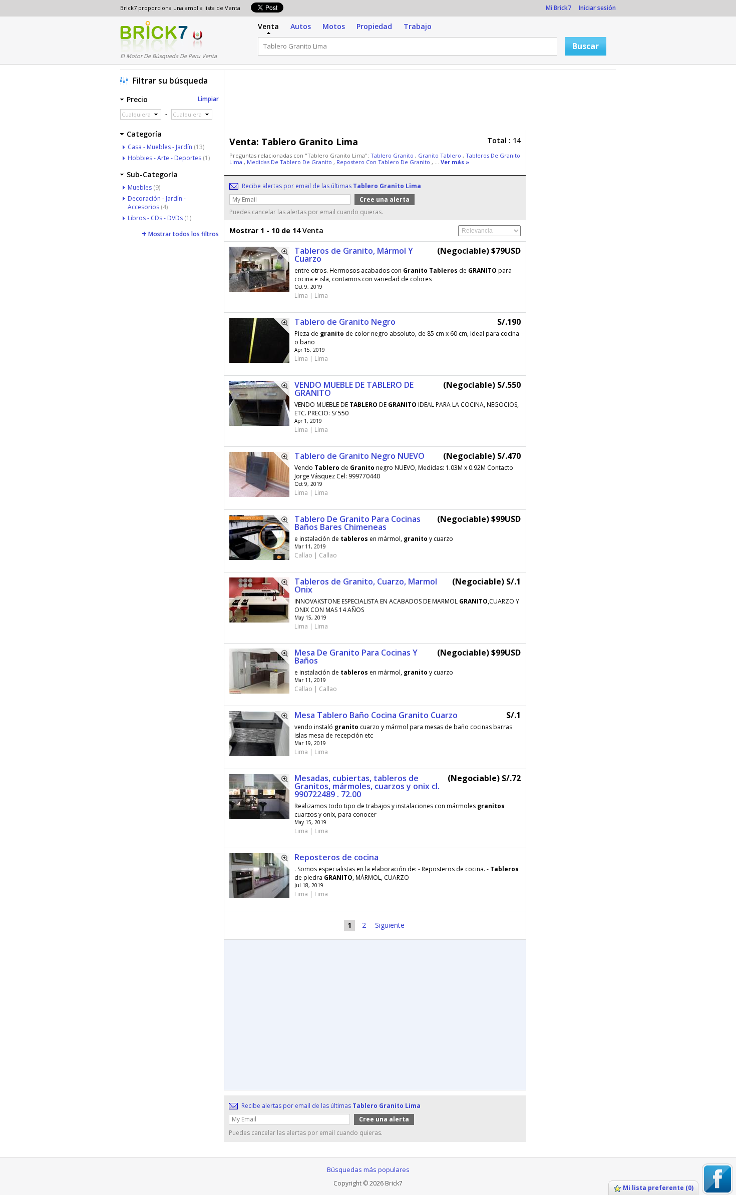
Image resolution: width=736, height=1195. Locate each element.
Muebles (140, 187)
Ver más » (455, 162)
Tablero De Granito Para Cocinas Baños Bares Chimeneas (357, 522)
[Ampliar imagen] (281, 255)
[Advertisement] (422, 102)
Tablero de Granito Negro (345, 321)
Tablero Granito (393, 155)
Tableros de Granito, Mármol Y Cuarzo (353, 254)
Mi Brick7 (558, 8)
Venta (268, 26)
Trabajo (418, 26)
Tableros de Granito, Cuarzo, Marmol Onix (365, 585)
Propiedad (374, 26)
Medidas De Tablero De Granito (290, 162)
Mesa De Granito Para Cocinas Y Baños (356, 656)
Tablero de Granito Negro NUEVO (359, 455)
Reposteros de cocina (336, 857)
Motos (333, 26)
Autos (300, 26)
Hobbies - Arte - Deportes (164, 158)
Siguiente (390, 925)
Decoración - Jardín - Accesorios (157, 202)
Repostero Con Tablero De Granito (384, 162)
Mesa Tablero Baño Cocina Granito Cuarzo (376, 715)
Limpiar (208, 99)
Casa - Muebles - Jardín (160, 147)
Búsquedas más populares (368, 1169)
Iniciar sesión (597, 8)
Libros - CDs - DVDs (155, 218)
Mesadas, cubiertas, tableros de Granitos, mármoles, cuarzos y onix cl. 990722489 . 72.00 (367, 786)
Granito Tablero (440, 155)
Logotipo (154, 36)
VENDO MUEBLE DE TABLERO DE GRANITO (354, 388)
